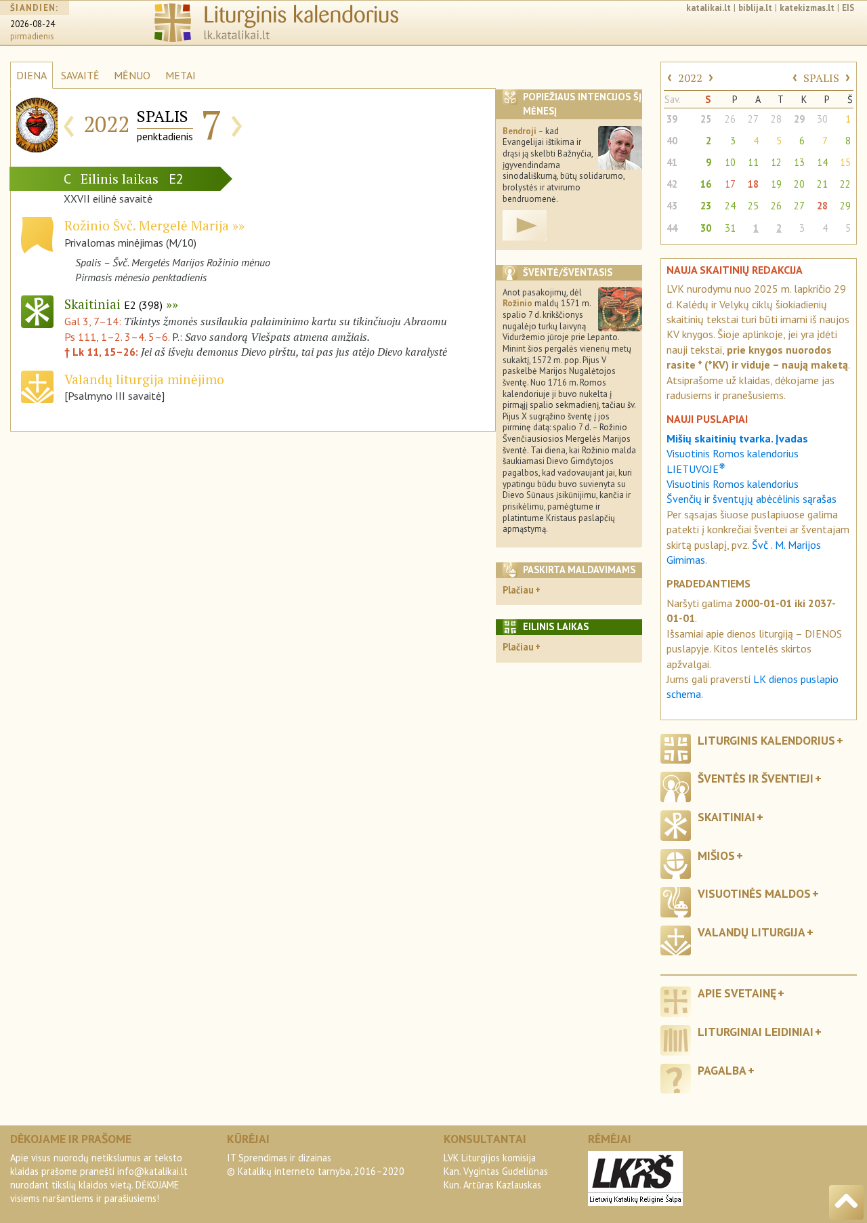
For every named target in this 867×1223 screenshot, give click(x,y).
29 (799, 118)
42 (672, 184)
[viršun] (846, 1202)
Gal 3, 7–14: (94, 321)
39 (672, 118)
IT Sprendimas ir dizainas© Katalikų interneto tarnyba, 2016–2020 (315, 1164)
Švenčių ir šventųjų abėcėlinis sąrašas (752, 498)
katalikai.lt (708, 8)
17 (730, 184)
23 (705, 205)
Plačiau (518, 589)
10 (730, 162)
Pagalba (722, 1070)
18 (753, 184)
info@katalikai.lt (152, 1171)
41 (672, 162)
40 (672, 140)
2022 (690, 77)
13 (799, 162)
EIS (848, 8)
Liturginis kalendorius (766, 740)
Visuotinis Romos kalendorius (733, 484)
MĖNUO (132, 75)
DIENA (31, 75)
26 (730, 118)
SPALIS (821, 77)
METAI (180, 75)
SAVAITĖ (80, 75)
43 (672, 205)
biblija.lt (755, 8)
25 (705, 118)
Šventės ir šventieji (755, 778)
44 (672, 228)
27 (753, 118)
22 (845, 184)
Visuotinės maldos (754, 893)
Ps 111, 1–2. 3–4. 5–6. (116, 337)
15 (845, 162)
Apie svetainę (737, 993)
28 (776, 118)
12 (776, 162)
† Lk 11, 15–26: (102, 351)
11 (753, 162)
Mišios (716, 855)
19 (776, 184)
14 (822, 162)
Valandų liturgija (751, 932)
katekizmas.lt (807, 8)
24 (730, 205)
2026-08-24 (32, 24)
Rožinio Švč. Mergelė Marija (146, 225)
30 (822, 118)
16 (705, 184)
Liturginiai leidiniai (755, 1031)
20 (799, 184)
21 (822, 184)
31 (730, 228)
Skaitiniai (113, 303)
